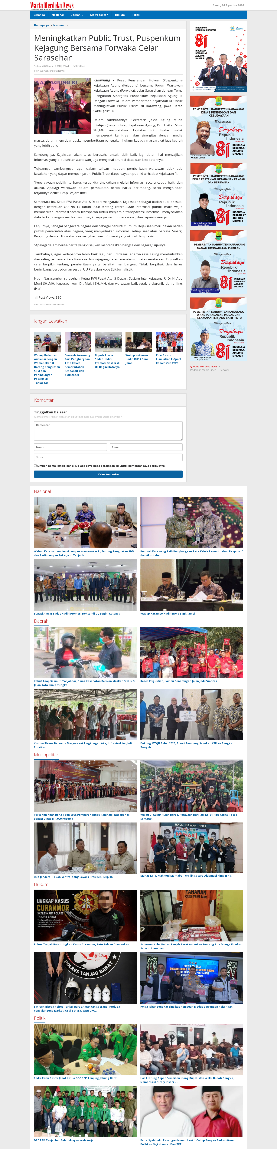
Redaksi (224, 370)
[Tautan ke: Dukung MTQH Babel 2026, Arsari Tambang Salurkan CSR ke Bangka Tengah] (191, 714)
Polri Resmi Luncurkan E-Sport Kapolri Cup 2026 (168, 359)
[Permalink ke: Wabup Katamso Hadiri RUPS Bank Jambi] (138, 342)
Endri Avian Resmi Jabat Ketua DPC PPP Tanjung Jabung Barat (76, 1078)
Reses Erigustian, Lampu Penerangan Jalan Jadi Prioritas (178, 681)
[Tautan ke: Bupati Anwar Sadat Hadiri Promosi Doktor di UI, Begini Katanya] (85, 585)
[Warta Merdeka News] (51, 6)
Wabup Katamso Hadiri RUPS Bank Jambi (136, 359)
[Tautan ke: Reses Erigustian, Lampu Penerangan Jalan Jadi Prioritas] (191, 652)
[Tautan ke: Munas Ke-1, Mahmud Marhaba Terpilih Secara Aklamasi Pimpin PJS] (191, 847)
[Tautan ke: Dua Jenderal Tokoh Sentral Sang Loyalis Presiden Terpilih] (85, 848)
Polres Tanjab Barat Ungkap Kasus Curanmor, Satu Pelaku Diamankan (81, 944)
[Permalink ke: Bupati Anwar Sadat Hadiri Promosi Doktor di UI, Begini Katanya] (108, 342)
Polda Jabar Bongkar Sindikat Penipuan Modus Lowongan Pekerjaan (186, 1006)
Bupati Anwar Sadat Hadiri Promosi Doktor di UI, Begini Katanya (77, 613)
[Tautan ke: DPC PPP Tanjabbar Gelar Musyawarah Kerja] (85, 1111)
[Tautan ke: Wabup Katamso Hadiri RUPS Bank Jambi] (191, 585)
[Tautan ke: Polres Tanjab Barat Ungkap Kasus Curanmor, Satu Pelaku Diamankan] (85, 916)
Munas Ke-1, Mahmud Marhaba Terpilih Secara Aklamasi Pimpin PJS (186, 875)
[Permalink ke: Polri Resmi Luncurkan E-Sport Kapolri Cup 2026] (169, 342)
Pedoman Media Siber (203, 370)
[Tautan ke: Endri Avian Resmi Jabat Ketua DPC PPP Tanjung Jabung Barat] (85, 1049)
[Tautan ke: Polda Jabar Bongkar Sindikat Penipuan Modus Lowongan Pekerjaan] (191, 978)
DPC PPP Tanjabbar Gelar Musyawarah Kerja (63, 1140)
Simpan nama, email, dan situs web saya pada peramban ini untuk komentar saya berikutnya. (101, 466)
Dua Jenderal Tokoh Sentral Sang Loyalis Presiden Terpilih (73, 877)
